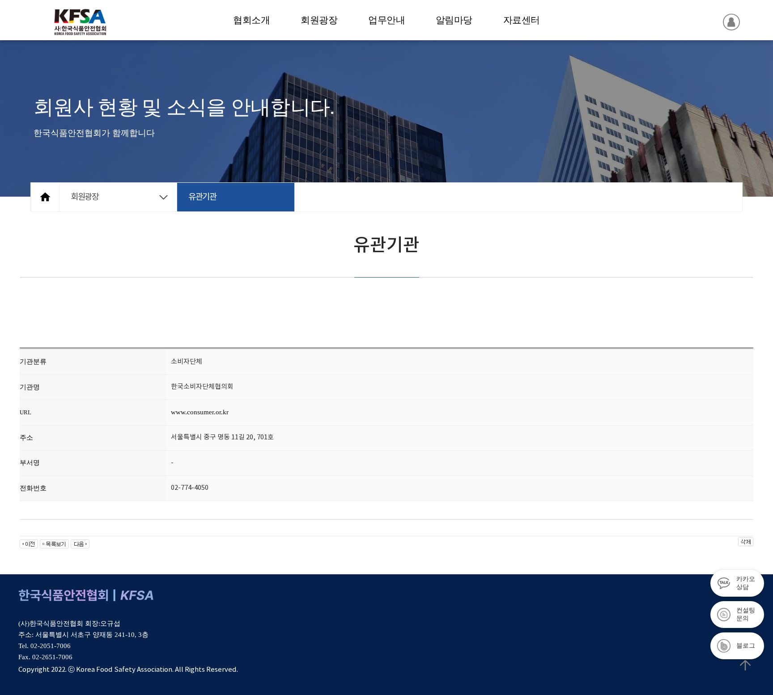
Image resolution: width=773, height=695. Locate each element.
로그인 (149, 578)
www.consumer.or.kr (200, 412)
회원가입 (119, 578)
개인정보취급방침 (74, 578)
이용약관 (28, 578)
